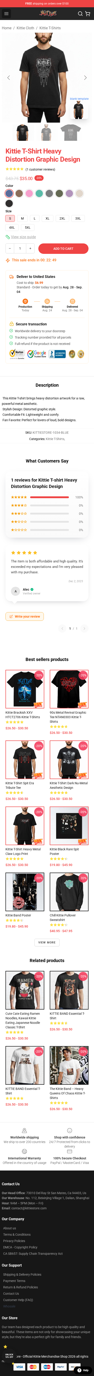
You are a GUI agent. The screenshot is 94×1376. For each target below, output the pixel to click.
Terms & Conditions (17, 1234)
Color (9, 186)
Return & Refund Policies (20, 1287)
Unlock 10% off (9, 1356)
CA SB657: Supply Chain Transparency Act (33, 1253)
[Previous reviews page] (62, 628)
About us (9, 1228)
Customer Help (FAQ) (18, 1300)
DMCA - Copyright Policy (20, 1247)
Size (8, 211)
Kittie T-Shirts (50, 28)
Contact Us (11, 1293)
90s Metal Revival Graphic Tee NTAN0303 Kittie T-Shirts (68, 717)
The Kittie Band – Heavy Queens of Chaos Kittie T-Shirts (67, 1093)
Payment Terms (14, 1281)
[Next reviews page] (84, 628)
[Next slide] (85, 77)
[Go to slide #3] (71, 132)
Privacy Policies (14, 1241)
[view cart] (87, 13)
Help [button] (86, 1370)
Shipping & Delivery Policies (22, 1274)
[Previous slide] (9, 77)
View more (47, 942)
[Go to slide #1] (23, 132)
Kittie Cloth (25, 28)
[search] (80, 13)
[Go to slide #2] (47, 132)
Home (6, 28)
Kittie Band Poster (18, 915)
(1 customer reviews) (40, 169)
